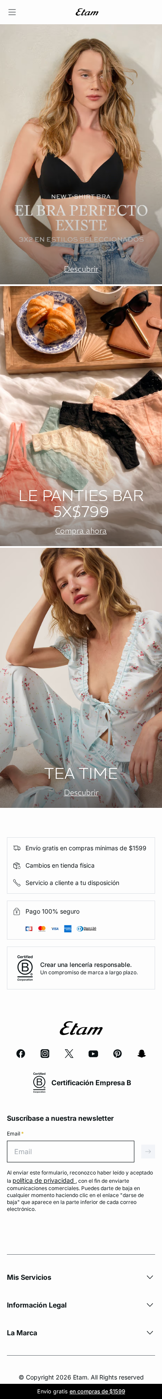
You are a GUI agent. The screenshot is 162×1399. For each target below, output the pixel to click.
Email (15, 1133)
